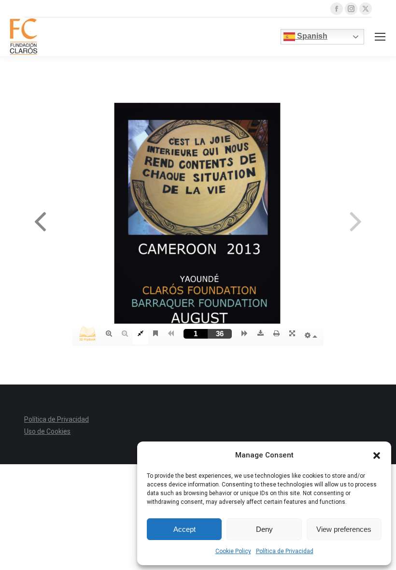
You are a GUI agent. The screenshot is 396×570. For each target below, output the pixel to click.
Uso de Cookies (47, 431)
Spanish (311, 36)
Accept (184, 529)
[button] (377, 455)
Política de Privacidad (284, 551)
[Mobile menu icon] (380, 36)
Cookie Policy (233, 551)
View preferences (343, 529)
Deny (264, 529)
